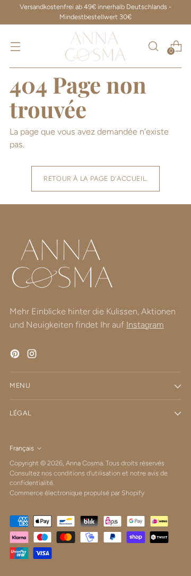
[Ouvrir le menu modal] (15, 46)
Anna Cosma (84, 463)
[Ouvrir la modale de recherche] (153, 46)
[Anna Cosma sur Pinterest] (16, 355)
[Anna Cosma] (95, 46)
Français (22, 448)
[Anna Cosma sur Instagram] (33, 355)
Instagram (145, 325)
